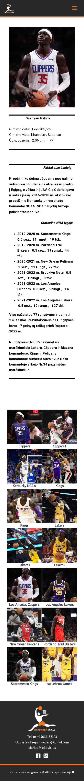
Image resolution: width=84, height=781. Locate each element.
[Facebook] (38, 755)
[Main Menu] (74, 8)
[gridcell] (42, 742)
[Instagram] (45, 755)
